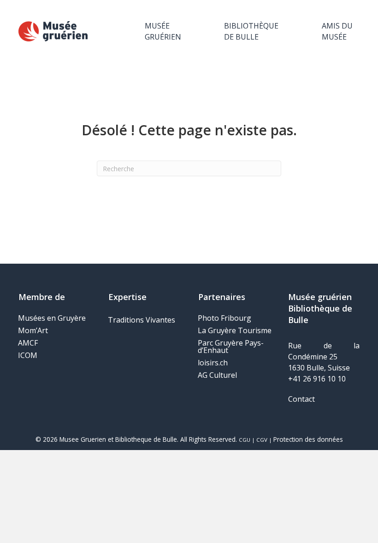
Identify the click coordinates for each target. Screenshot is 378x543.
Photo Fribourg (224, 318)
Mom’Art (33, 330)
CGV (261, 439)
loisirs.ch (213, 363)
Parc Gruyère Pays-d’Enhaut (231, 346)
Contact (301, 399)
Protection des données (308, 439)
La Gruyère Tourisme (235, 330)
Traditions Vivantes (141, 320)
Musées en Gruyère (52, 318)
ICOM (27, 355)
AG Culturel (217, 375)
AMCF (28, 343)
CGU (244, 439)
